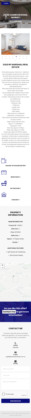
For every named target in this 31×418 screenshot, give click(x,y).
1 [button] (2, 56)
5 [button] (16, 56)
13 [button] (16, 58)
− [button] (2, 268)
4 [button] (12, 56)
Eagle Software (18, 415)
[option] (15, 44)
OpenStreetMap (27, 301)
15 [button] (23, 58)
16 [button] (26, 58)
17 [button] (15, 60)
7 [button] (23, 56)
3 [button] (9, 56)
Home (6, 3)
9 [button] (2, 58)
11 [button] (9, 58)
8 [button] (26, 56)
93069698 (15, 347)
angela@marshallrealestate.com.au (15, 356)
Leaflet (20, 301)
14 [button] (19, 58)
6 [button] (19, 56)
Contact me (9, 311)
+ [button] (2, 265)
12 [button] (12, 58)
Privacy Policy (26, 413)
